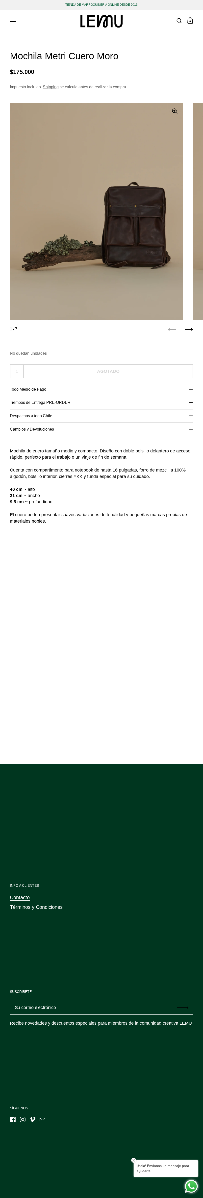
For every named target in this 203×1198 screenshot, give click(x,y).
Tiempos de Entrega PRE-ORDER (40, 402)
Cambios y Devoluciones (32, 429)
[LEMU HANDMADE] (101, 21)
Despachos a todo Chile (31, 416)
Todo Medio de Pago (28, 389)
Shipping (51, 87)
